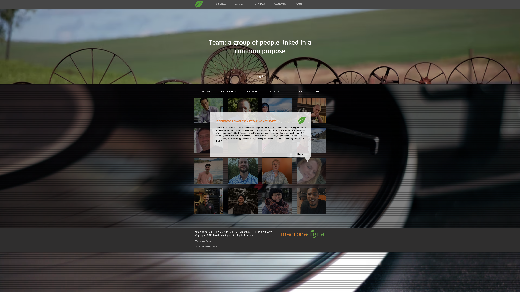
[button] (300, 154)
